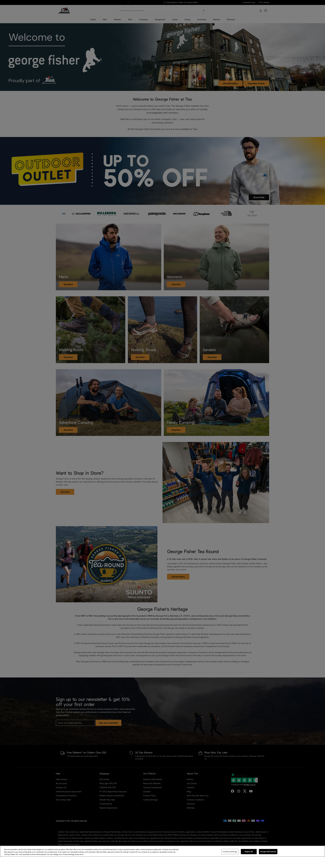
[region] (162, 851)
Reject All (249, 851)
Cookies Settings (230, 851)
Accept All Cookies (268, 851)
